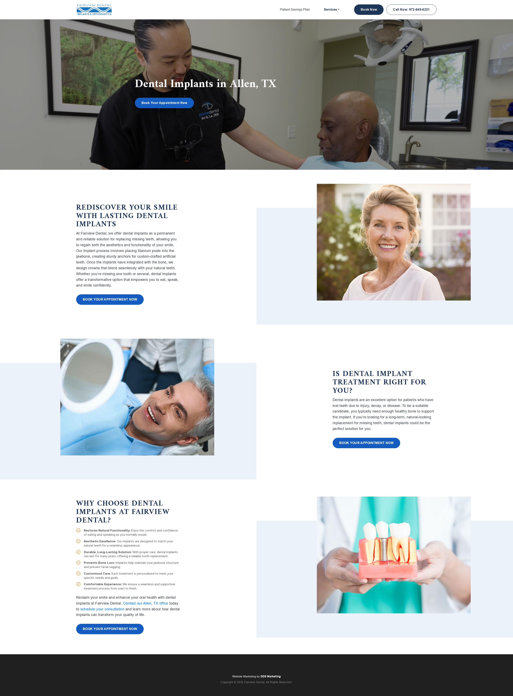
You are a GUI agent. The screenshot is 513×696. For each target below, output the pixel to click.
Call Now (411, 9)
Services (330, 9)
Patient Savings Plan (295, 9)
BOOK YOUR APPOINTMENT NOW (110, 299)
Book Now (369, 9)
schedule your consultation (102, 609)
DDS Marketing (271, 676)
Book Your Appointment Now (164, 103)
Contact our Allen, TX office (145, 603)
